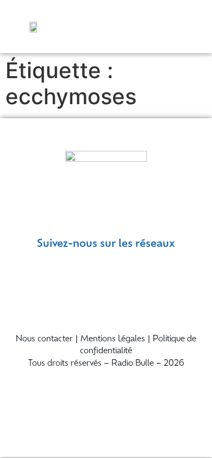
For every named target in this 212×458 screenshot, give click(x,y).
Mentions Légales (112, 339)
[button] (191, 26)
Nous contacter (44, 339)
